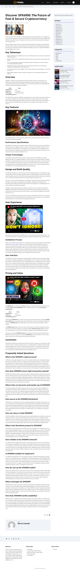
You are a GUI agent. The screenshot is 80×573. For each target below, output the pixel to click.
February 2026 (59, 25)
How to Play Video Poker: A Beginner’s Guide (65, 81)
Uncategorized (59, 60)
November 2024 (59, 40)
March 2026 (58, 24)
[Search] (73, 2)
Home (43, 2)
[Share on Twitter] (47, 515)
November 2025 (59, 30)
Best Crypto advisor (31, 553)
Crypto (14, 6)
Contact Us (69, 2)
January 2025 (58, 37)
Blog (10, 6)
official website (15, 244)
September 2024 (59, 43)
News (57, 59)
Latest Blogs (29, 549)
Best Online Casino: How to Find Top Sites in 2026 (66, 70)
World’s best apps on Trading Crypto (34, 552)
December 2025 (59, 28)
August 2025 (58, 33)
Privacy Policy (30, 555)
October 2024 (58, 42)
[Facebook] (9, 539)
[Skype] (18, 539)
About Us (62, 2)
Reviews (48, 2)
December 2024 (59, 39)
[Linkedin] (16, 539)
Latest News (55, 2)
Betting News (58, 53)
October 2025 (58, 31)
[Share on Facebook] (45, 515)
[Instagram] (14, 539)
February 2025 (59, 36)
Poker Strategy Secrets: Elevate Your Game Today (66, 86)
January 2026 (58, 27)
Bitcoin (57, 54)
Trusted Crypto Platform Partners (34, 550)
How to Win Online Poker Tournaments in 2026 (65, 76)
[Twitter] (11, 539)
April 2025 (58, 34)
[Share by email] (49, 515)
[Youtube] (6, 539)
